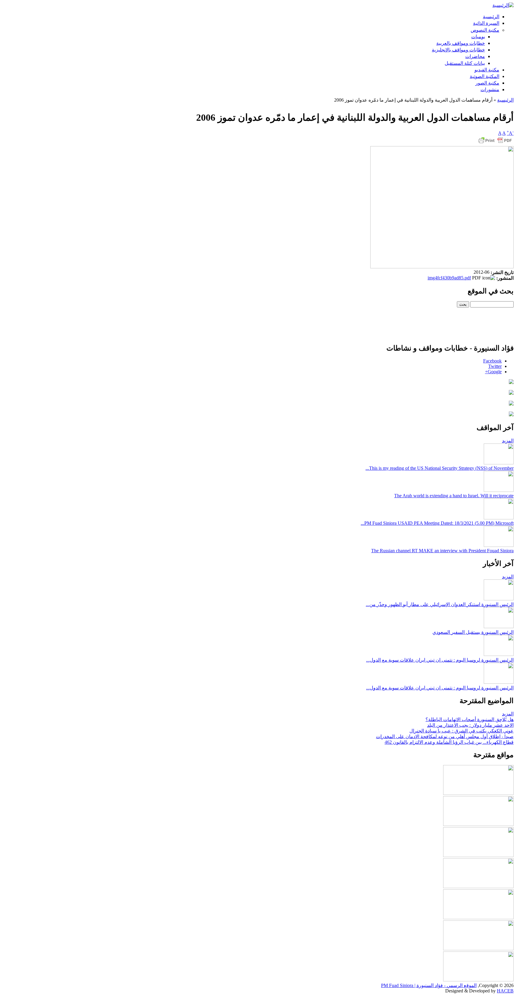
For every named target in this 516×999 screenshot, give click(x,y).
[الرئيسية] (503, 5)
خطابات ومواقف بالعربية (460, 43)
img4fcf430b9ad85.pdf (449, 277)
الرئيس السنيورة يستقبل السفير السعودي (473, 632)
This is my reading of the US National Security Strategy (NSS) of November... (440, 468)
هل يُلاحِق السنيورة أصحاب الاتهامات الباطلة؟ (470, 719)
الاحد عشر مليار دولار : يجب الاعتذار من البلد (470, 725)
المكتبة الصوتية (484, 76)
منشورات (489, 89)
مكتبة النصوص (485, 30)
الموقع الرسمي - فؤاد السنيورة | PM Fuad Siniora (429, 985)
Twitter (495, 366)
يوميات (478, 36)
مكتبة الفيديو (486, 69)
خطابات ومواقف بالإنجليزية (458, 49)
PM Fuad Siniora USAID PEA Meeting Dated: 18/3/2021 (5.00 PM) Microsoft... (437, 523)
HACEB (505, 990)
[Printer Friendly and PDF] (495, 143)
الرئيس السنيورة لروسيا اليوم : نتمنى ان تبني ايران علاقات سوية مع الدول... (440, 660)
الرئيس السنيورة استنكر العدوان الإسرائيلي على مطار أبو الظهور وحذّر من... (440, 604)
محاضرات (475, 56)
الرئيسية (491, 16)
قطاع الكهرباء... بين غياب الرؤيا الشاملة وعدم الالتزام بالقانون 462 (449, 742)
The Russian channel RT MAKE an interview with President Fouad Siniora (442, 550)
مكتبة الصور (487, 82)
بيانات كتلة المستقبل (465, 63)
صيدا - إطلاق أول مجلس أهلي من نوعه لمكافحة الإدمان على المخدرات (445, 736)
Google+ (493, 371)
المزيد (508, 440)
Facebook (492, 360)
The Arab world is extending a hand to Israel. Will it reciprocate (454, 495)
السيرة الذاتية (486, 23)
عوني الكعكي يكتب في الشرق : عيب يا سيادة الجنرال (461, 730)
